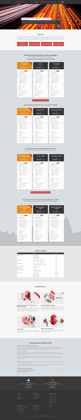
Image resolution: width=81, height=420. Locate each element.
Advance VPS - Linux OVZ (52, 396)
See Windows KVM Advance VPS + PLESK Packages (40, 192)
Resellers (50, 407)
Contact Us (18, 396)
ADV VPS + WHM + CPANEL (46, 45)
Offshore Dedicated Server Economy (22, 406)
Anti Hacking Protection (36, 408)
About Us (18, 394)
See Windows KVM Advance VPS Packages (40, 100)
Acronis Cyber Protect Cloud (37, 406)
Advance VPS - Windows (52, 400)
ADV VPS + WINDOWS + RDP (58, 45)
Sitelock (34, 410)
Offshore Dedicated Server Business (22, 407)
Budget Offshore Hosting (36, 394)
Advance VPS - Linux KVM (52, 398)
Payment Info (19, 399)
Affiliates (50, 406)
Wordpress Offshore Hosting (37, 397)
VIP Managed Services (20, 410)
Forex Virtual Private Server (53, 401)
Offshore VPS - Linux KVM (52, 397)
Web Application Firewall (36, 407)
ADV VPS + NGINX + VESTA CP (34, 45)
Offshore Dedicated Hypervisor (21, 408)
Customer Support (19, 395)
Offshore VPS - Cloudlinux (52, 394)
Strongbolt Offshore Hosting (37, 395)
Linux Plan (51, 56)
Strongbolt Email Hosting (36, 396)
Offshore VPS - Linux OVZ (52, 395)
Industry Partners (19, 397)
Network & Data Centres (20, 398)
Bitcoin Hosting (35, 398)
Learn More (40, 25)
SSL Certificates (35, 409)
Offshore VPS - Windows (52, 399)
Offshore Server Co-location (21, 409)
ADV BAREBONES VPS (22, 45)
